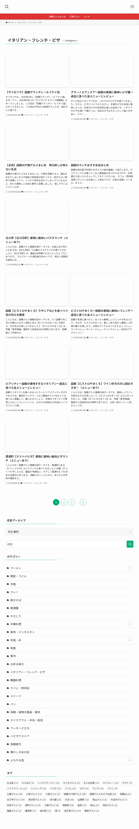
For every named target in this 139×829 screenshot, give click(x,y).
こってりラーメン (48, 782)
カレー (14, 592)
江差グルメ (51, 805)
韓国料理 (15, 680)
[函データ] (69, 7)
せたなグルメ (71, 782)
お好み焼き (17, 664)
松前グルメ (14, 805)
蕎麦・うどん (18, 576)
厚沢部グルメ (37, 799)
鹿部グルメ (92, 810)
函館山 (125, 794)
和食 (13, 648)
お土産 (12, 782)
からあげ (28, 782)
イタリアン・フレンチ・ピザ (27, 672)
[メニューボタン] (132, 7)
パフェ (70, 788)
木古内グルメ (119, 799)
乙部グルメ (34, 794)
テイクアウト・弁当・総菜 (26, 720)
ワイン (112, 788)
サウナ (127, 782)
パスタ (55, 788)
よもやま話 (17, 760)
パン (13, 704)
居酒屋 (14, 608)
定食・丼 (15, 640)
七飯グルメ (14, 794)
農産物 (30, 810)
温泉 (81, 805)
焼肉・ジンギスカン (22, 632)
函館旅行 (15, 744)
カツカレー (110, 782)
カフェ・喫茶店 (19, 688)
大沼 (69, 799)
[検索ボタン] (7, 7)
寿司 (13, 656)
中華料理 (15, 624)
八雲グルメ (53, 794)
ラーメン (15, 568)
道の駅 (45, 810)
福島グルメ (14, 810)
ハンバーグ (38, 788)
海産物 (68, 805)
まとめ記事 (91, 782)
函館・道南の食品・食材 (25, 712)
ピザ (84, 788)
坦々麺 (55, 799)
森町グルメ (33, 805)
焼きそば (15, 600)
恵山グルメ (100, 799)
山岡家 (83, 799)
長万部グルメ (72, 810)
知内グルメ (110, 805)
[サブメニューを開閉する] (129, 568)
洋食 (13, 584)
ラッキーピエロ (19, 728)
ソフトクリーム (17, 788)
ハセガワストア (19, 736)
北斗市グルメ (16, 799)
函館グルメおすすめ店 (103, 794)
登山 (94, 805)
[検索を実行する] (130, 544)
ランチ (98, 788)
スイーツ (15, 696)
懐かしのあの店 (19, 752)
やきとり (15, 616)
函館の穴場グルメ (75, 794)
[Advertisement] (102, 224)
